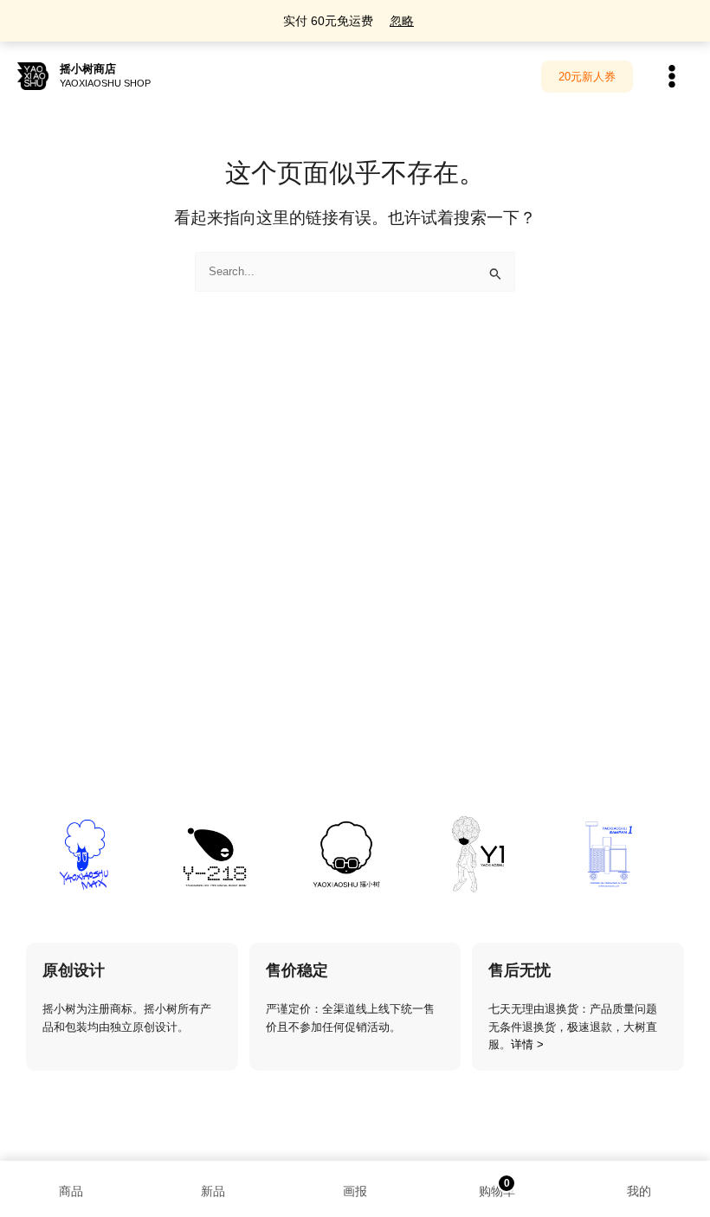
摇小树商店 (88, 68)
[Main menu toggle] (672, 76)
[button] (587, 76)
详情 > (527, 1044)
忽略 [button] (402, 21)
